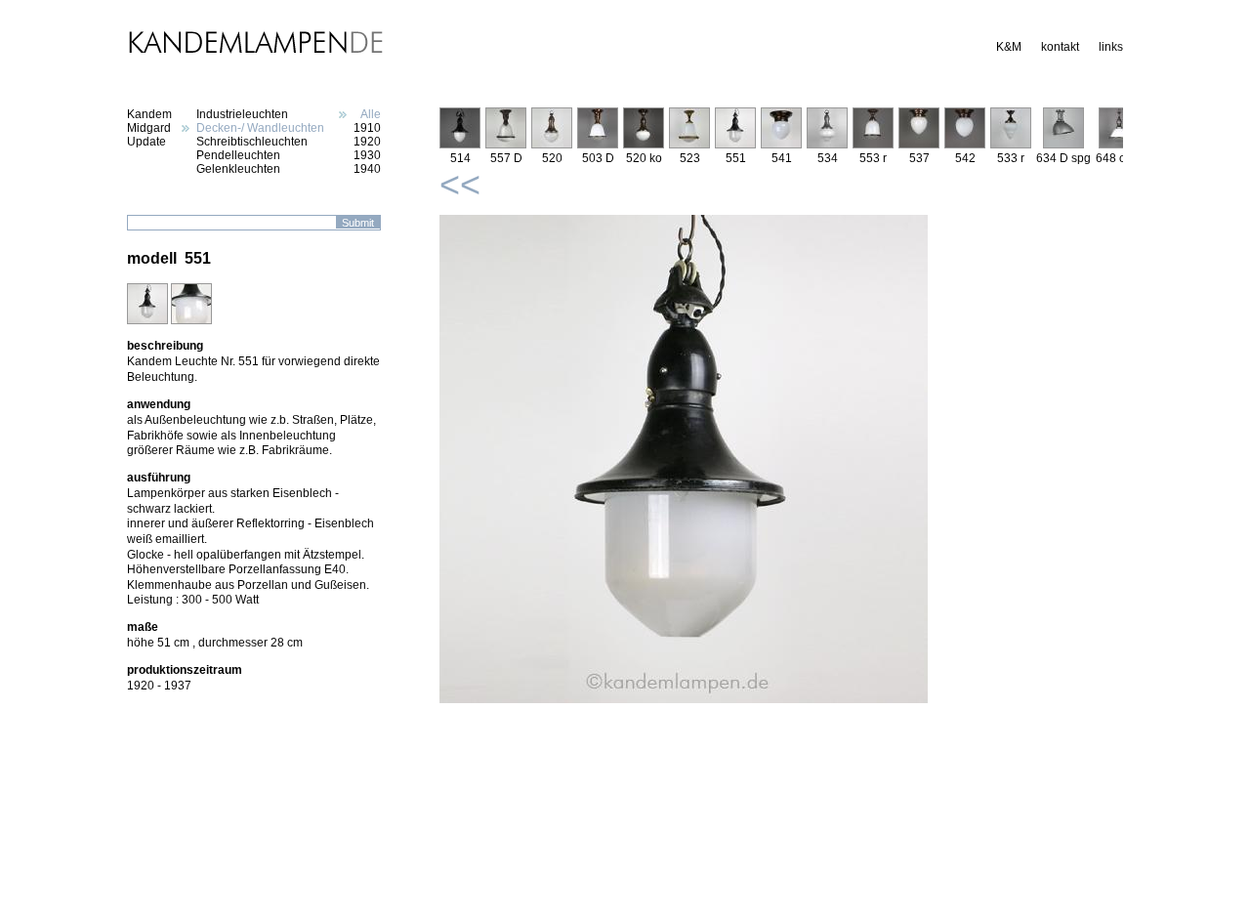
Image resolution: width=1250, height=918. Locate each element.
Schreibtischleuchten (252, 141)
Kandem (149, 114)
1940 (367, 169)
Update (146, 141)
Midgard (149, 128)
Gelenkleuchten (238, 169)
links (1111, 47)
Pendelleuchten (238, 155)
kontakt (1060, 47)
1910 (367, 128)
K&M (1008, 47)
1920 (367, 141)
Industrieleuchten (242, 114)
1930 (367, 155)
